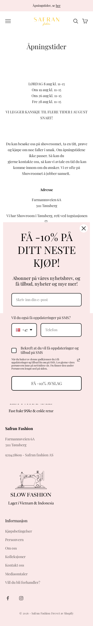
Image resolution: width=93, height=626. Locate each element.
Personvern (14, 539)
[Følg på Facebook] (7, 598)
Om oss (11, 548)
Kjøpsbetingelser (18, 531)
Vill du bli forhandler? (22, 582)
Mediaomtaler (16, 573)
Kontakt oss (14, 565)
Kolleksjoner (15, 556)
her (58, 5)
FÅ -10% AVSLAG (46, 383)
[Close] (84, 228)
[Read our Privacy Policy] (78, 360)
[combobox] (24, 330)
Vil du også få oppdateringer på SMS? (41, 317)
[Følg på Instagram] (21, 598)
